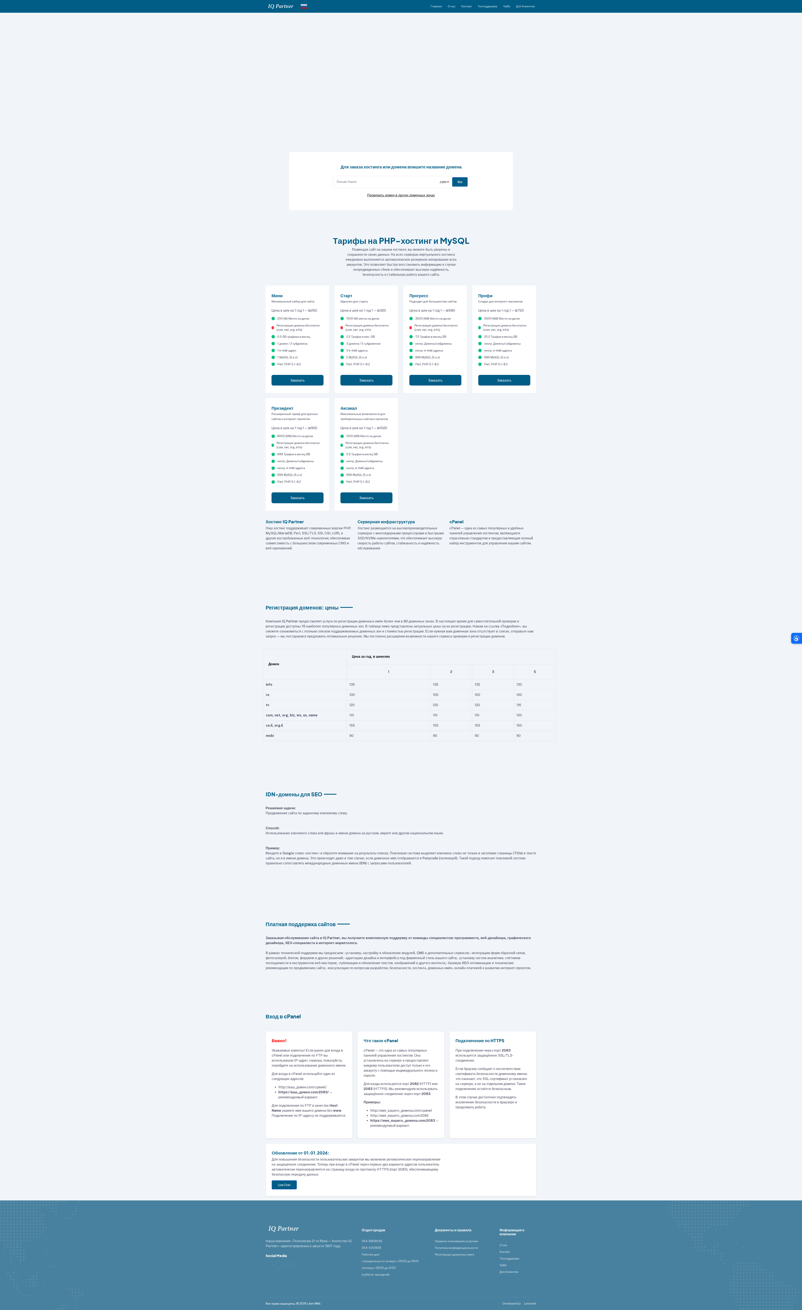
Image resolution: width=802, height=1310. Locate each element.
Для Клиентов (525, 6)
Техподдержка (487, 6)
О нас (452, 6)
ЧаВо (506, 6)
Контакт (466, 6)
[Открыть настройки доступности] (796, 638)
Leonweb (530, 1303)
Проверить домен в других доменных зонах (401, 195)
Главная (436, 6)
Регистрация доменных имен (454, 1254)
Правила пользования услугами (456, 1241)
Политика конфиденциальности (456, 1247)
